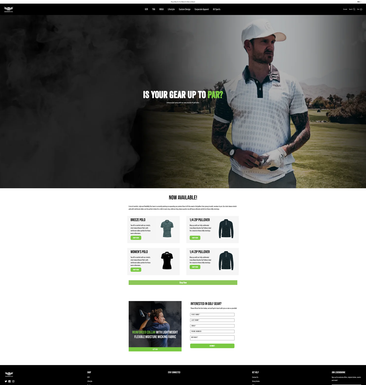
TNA (153, 9)
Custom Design (184, 9)
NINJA (161, 9)
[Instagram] (13, 381)
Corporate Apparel (202, 9)
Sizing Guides (256, 381)
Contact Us (255, 377)
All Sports (216, 9)
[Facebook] (9, 381)
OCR (146, 9)
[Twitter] (6, 381)
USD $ (358, 2)
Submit (212, 346)
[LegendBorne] (8, 9)
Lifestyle (171, 9)
